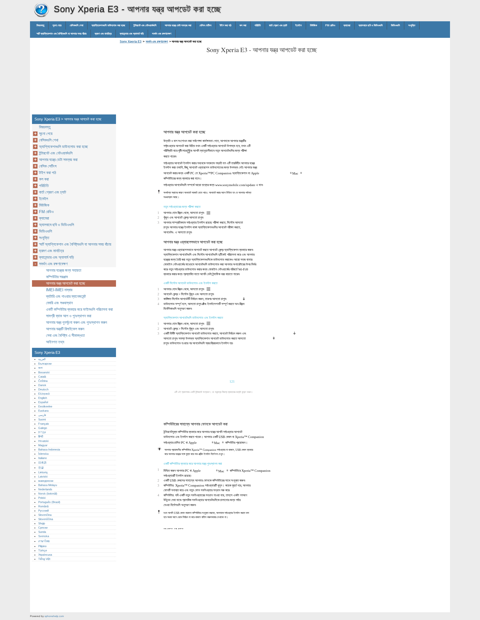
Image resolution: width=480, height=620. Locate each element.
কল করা (243, 25)
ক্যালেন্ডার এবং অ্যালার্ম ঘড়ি (132, 33)
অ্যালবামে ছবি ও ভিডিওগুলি (370, 25)
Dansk (42, 385)
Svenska (43, 536)
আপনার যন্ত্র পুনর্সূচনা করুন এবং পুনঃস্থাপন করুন (76, 322)
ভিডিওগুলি (395, 25)
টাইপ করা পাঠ (225, 25)
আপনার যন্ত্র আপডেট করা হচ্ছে (65, 283)
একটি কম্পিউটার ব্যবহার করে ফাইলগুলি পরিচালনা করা (79, 309)
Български (45, 363)
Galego (42, 427)
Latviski (43, 476)
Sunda (42, 531)
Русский (43, 510)
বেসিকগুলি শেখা (76, 25)
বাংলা (40, 367)
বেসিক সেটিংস (206, 25)
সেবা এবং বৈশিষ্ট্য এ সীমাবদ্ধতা (65, 335)
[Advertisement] (160, 80)
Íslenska (43, 453)
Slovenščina (45, 519)
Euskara (43, 410)
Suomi (42, 419)
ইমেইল (298, 25)
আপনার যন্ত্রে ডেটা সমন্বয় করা (178, 25)
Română (43, 506)
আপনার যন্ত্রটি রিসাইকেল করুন (65, 329)
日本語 (42, 462)
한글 (41, 467)
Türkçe (42, 550)
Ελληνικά (44, 393)
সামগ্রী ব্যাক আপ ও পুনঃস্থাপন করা (68, 316)
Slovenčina (45, 514)
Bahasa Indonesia (49, 449)
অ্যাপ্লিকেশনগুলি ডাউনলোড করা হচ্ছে (108, 25)
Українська (45, 554)
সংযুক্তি (411, 25)
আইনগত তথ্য (55, 342)
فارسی (42, 414)
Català (42, 376)
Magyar (43, 445)
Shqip (41, 523)
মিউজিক (313, 25)
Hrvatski (43, 440)
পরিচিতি (257, 25)
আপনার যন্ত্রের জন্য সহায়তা (63, 270)
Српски (43, 527)
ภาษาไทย (44, 541)
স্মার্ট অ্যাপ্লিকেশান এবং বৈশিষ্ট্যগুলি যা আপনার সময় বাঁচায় (61, 33)
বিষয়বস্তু (40, 25)
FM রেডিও (330, 25)
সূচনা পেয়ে (57, 25)
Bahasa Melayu (47, 485)
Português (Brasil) (49, 502)
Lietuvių (43, 472)
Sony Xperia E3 (41, 10)
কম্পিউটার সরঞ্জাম (57, 277)
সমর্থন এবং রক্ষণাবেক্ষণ (161, 33)
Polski (42, 497)
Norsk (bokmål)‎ (47, 493)
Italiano (42, 457)
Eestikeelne (45, 406)
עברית (42, 432)
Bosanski (44, 372)
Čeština (43, 380)
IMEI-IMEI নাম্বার (59, 290)
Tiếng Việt (44, 558)
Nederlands (45, 489)
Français (43, 423)
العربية (42, 359)
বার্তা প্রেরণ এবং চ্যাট (278, 25)
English (42, 397)
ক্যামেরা (347, 25)
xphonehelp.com (54, 616)
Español (43, 402)
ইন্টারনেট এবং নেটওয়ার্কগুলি (145, 25)
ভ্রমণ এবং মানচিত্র (103, 33)
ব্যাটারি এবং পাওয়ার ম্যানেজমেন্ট (66, 296)
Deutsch (43, 389)
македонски (45, 480)
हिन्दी (40, 436)
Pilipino (42, 546)
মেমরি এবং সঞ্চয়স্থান (59, 303)
